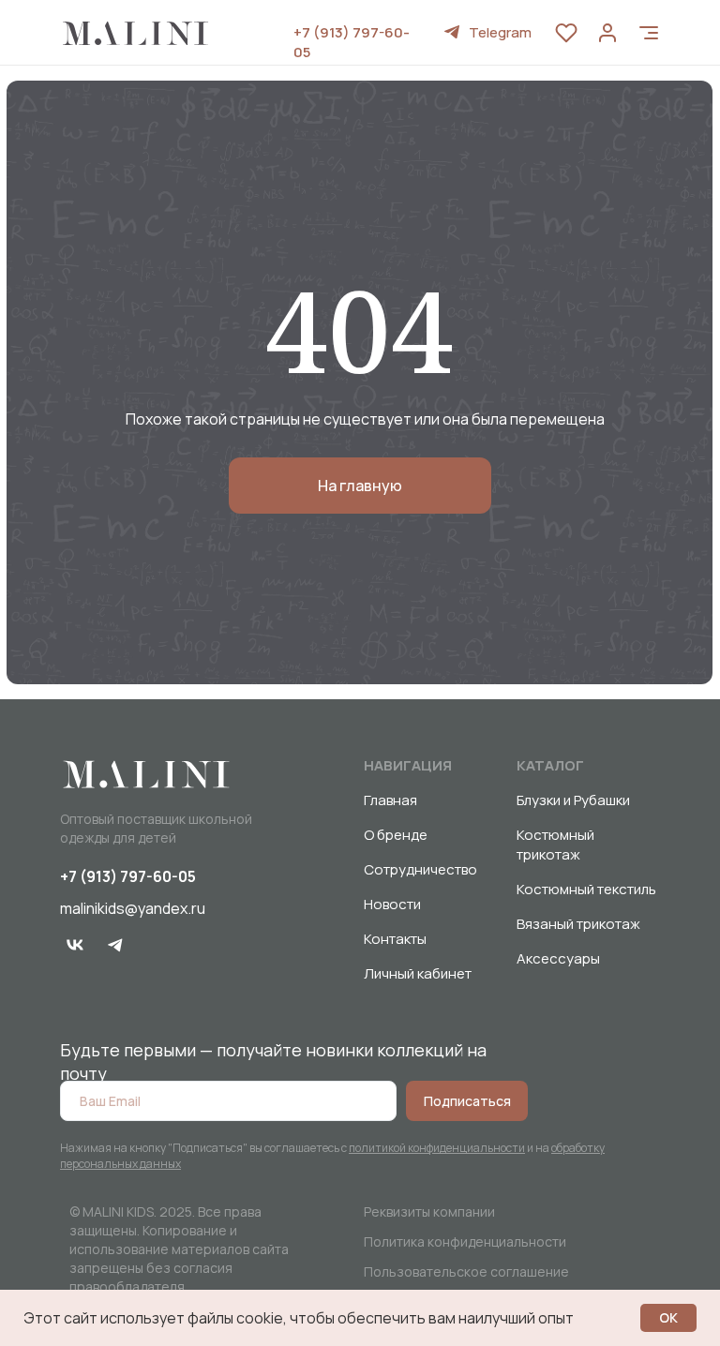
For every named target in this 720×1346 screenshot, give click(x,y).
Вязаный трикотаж (578, 924)
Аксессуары (558, 958)
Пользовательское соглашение (466, 1271)
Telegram (500, 32)
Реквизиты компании (429, 1211)
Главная (390, 800)
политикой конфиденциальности (437, 1148)
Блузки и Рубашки (573, 800)
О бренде (396, 835)
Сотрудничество (420, 869)
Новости (392, 904)
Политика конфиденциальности (465, 1241)
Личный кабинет (418, 973)
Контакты (395, 939)
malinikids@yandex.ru (132, 908)
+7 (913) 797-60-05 (128, 876)
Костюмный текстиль (586, 889)
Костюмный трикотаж (555, 844)
